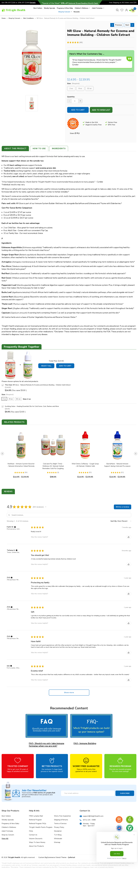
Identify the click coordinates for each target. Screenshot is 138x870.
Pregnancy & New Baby (65, 8)
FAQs (31, 831)
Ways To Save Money (37, 842)
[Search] (117, 10)
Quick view (21, 445)
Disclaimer (58, 831)
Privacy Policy (59, 827)
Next (127, 25)
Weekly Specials (49, 8)
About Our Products (36, 846)
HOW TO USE (39, 148)
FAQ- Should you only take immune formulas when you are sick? (46, 744)
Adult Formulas (97, 8)
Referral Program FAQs (37, 823)
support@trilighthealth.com (93, 816)
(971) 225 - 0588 (89, 820)
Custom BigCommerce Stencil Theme (52, 857)
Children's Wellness (81, 8)
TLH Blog (57, 835)
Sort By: (114, 521)
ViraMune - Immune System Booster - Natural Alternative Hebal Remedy (20, 465)
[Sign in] (126, 10)
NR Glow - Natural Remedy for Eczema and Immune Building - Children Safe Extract (42, 385)
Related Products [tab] (14, 422)
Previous (118, 25)
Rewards (77, 12)
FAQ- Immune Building (85, 743)
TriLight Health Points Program (40, 827)
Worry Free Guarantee (62, 816)
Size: (73, 83)
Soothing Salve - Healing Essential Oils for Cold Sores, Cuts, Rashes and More (32, 406)
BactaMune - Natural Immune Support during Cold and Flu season (117, 465)
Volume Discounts (35, 838)
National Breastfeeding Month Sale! (83, 3)
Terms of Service (60, 823)
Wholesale (58, 838)
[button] (45, 507)
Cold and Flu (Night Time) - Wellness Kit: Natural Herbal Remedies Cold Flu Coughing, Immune (53, 467)
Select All (46, 366)
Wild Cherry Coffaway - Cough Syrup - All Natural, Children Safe (85, 465)
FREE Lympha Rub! (36, 816)
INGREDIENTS (59, 148)
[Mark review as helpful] (128, 537)
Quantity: (71, 97)
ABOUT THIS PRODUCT (15, 148)
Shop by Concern (64, 12)
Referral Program (35, 820)
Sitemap (57, 842)
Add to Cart (65, 366)
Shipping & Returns (61, 820)
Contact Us (33, 835)
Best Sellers (38, 8)
